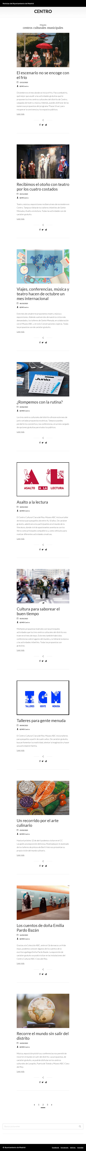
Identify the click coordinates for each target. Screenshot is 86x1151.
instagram (64, 1147)
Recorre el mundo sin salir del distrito (43, 1036)
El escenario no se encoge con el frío (43, 75)
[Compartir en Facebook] (39, 124)
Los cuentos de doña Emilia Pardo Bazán (40, 928)
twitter (72, 1147)
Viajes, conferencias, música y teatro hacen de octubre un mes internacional (43, 294)
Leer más (20, 114)
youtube (80, 1147)
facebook (55, 1147)
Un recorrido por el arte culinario (38, 823)
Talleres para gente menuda (41, 720)
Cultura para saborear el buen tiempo (38, 611)
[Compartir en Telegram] (46, 124)
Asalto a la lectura (32, 502)
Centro (43, 11)
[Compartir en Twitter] (43, 124)
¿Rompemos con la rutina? (40, 402)
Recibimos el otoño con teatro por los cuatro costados (43, 186)
